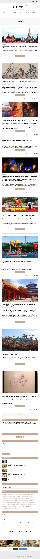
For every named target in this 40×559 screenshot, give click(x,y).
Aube (9, 494)
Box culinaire (20, 494)
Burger (32, 494)
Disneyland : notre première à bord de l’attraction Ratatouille (19, 176)
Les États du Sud (9, 307)
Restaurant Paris (32, 504)
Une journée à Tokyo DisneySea (11, 354)
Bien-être (33, 12)
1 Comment (36, 409)
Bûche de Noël (5, 496)
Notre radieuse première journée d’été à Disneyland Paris (18, 215)
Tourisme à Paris (15, 12)
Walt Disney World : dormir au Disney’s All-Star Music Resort (18, 261)
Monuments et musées (7, 84)
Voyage (5, 508)
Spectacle (14, 506)
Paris (4, 504)
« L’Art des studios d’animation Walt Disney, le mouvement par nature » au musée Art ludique (19, 82)
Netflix (11, 502)
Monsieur (30, 556)
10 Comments (35, 367)
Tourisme (29, 506)
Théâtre (23, 506)
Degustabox (15, 498)
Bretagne (24, 494)
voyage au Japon (10, 357)
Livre (4, 502)
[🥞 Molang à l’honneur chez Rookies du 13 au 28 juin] (10, 543)
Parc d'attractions (31, 502)
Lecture (31, 500)
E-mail (3, 447)
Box (16, 494)
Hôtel (16, 500)
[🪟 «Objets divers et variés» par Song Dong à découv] (36, 543)
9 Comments (36, 134)
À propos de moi (5, 428)
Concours (31, 496)
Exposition (23, 498)
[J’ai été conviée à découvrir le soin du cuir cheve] (30, 543)
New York (23, 502)
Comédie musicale (25, 496)
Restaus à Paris (6, 12)
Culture (21, 12)
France (27, 498)
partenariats (4, 523)
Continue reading (20, 55)
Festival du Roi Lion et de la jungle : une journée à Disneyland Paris (19, 46)
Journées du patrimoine (25, 500)
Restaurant (23, 504)
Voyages (27, 12)
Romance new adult (7, 506)
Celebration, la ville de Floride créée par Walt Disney (17, 140)
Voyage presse (10, 508)
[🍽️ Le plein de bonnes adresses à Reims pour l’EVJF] (16, 543)
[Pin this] (28, 59)
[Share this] (23, 59)
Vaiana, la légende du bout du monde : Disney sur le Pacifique (19, 120)
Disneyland (5, 177)
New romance (17, 502)
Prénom (3, 443)
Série (19, 506)
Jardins (19, 500)
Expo (19, 498)
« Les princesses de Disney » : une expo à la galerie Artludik (19, 396)
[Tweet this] (25, 59)
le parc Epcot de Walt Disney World (12, 221)
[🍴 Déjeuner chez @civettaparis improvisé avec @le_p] (3, 543)
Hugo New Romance (8, 500)
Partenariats (4, 429)
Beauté (12, 494)
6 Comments (36, 153)
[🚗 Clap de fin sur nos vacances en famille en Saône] (23, 543)
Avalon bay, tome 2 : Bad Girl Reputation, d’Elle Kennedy (17, 465)
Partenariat (11, 504)
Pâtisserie (17, 504)
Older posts (20, 414)
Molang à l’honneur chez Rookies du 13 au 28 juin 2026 (17, 474)
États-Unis (5, 307)
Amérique (5, 494)
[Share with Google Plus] (26, 59)
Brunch (28, 494)
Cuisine (5, 498)
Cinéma (18, 496)
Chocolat (10, 496)
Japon (4, 355)
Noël (27, 502)
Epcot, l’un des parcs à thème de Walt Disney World (22, 265)
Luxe (8, 502)
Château (14, 496)
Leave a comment (35, 98)
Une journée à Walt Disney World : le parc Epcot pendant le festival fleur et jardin (19, 305)
